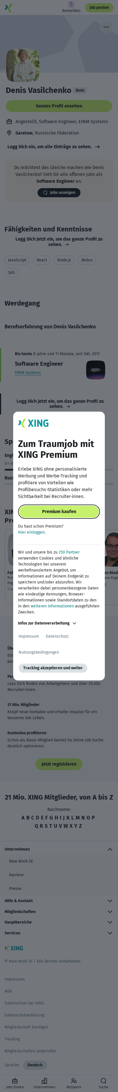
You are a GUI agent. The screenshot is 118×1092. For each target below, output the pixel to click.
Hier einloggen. (32, 532)
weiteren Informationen (52, 606)
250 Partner (69, 552)
